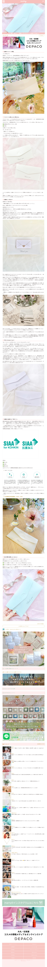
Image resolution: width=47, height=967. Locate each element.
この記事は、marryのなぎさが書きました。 (13, 629)
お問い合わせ (34, 952)
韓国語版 (34, 957)
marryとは (34, 944)
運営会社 (13, 952)
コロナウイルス (11, 672)
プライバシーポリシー (34, 949)
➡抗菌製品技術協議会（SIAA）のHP (13, 496)
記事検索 (13, 946)
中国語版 (13, 957)
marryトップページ (13, 944)
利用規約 (13, 949)
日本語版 (13, 955)
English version (34, 955)
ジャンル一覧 (34, 946)
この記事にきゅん (23, 626)
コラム (5, 672)
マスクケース (18, 672)
